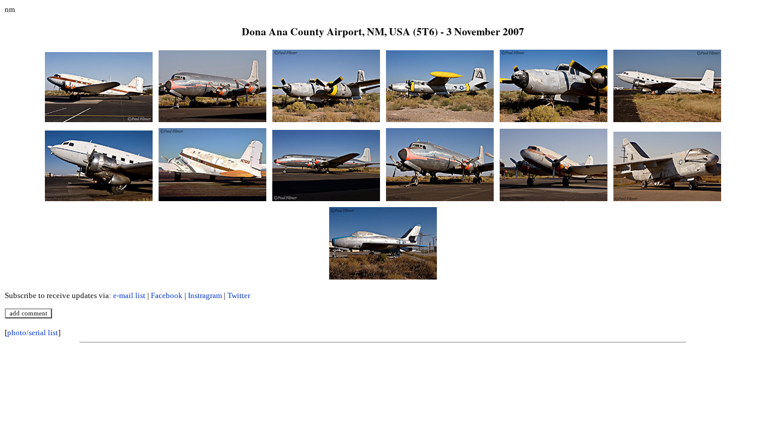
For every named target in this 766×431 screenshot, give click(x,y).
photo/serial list (32, 332)
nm (10, 9)
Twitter (238, 295)
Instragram (205, 295)
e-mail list (129, 295)
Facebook (167, 295)
